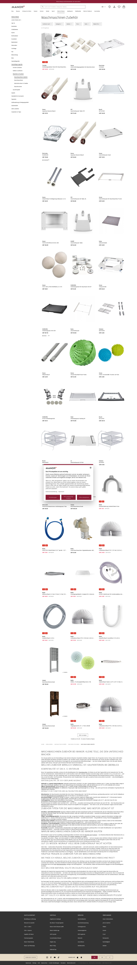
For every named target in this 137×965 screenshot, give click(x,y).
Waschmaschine (83, 772)
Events (104, 930)
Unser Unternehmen (108, 919)
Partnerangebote (82, 930)
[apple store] (77, 957)
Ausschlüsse (81, 941)
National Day (53, 949)
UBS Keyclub (53, 934)
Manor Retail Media (29, 941)
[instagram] (47, 957)
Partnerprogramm (28, 938)
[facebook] (50, 957)
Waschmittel (115, 817)
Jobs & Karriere (106, 922)
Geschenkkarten (82, 919)
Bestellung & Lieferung (30, 919)
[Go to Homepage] (18, 7)
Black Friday (53, 945)
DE (102, 7)
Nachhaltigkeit (106, 941)
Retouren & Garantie (29, 922)
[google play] (81, 957)
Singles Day (53, 941)
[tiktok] (58, 957)
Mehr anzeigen (83, 735)
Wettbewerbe (81, 945)
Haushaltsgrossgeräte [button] (60, 744)
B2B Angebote (81, 934)
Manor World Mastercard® (57, 926)
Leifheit (72, 836)
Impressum (28, 963)
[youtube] (54, 957)
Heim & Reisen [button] (49, 744)
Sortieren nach (46, 24)
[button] (13, 11)
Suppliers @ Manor (29, 934)
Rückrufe (80, 938)
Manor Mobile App (54, 930)
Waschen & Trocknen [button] (73, 744)
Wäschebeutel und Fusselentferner (55, 795)
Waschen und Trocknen (91, 834)
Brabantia (77, 836)
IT (109, 957)
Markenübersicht (71, 963)
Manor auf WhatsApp (29, 945)
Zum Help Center (30, 957)
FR (102, 957)
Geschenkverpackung (83, 922)
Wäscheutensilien (61, 864)
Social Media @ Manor (55, 938)
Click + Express (28, 930)
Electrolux (43, 814)
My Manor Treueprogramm (56, 922)
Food (104, 934)
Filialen (104, 926)
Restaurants (106, 938)
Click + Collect (27, 926)
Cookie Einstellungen (54, 963)
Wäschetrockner (45, 804)
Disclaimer (63, 963)
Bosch (50, 814)
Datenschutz (44, 963)
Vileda (84, 836)
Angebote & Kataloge (55, 919)
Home (42, 744)
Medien (104, 945)
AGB (39, 963)
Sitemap (34, 963)
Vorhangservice (82, 926)
